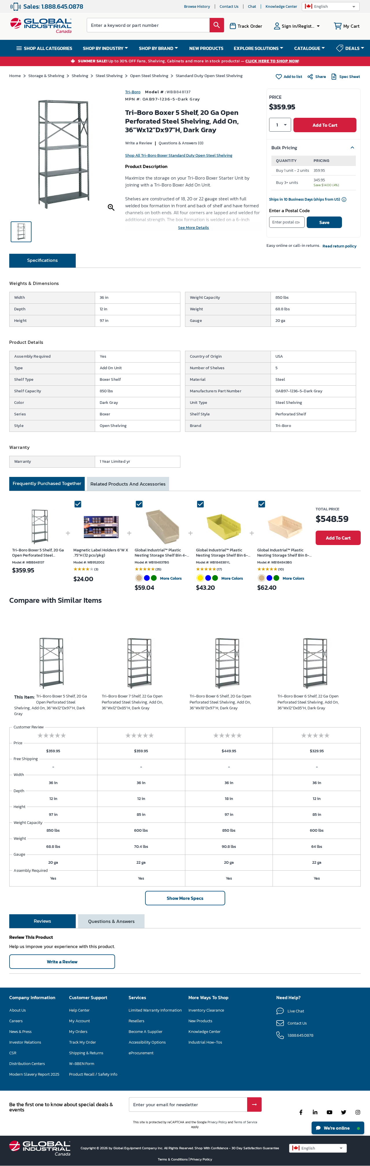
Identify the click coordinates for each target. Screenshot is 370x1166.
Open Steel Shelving (149, 75)
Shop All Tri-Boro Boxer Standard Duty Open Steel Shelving (178, 155)
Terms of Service (245, 1122)
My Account (79, 1021)
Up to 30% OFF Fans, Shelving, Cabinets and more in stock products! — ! (188, 61)
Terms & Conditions (173, 1159)
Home (15, 75)
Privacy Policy (217, 1122)
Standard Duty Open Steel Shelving (209, 75)
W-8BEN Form (81, 1064)
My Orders (78, 1032)
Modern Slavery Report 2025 (34, 1074)
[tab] (42, 261)
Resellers (136, 1021)
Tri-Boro (132, 92)
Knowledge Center (281, 6)
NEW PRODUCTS (206, 48)
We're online (336, 1127)
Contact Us (229, 6)
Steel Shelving (109, 75)
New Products (200, 1021)
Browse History (197, 6)
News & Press (20, 1032)
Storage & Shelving (46, 75)
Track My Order (82, 1042)
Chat (252, 6)
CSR (12, 1053)
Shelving (80, 75)
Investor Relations (25, 1042)
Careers (16, 1021)
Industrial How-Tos (205, 1042)
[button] (330, 6)
